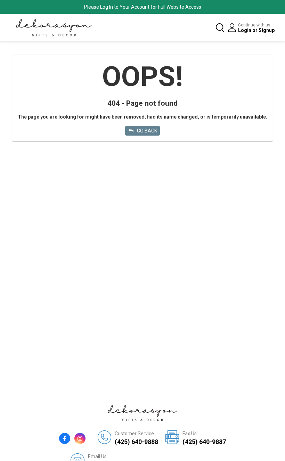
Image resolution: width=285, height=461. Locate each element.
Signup (267, 30)
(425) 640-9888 (136, 438)
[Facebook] (64, 438)
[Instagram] (80, 438)
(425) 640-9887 (204, 438)
